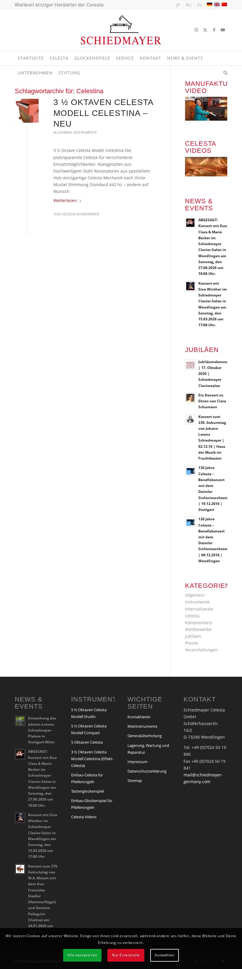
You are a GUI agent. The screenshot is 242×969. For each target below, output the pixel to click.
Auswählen (164, 954)
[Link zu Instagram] (196, 29)
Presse (191, 643)
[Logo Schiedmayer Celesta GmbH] (121, 29)
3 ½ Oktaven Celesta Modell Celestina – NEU (103, 113)
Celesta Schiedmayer (80, 214)
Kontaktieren (139, 716)
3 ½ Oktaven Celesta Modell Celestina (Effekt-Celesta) (92, 758)
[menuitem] (178, 5)
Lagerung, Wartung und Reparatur (148, 749)
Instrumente (85, 132)
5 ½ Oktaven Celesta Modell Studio (89, 713)
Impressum (137, 761)
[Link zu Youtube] (222, 29)
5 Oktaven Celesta (87, 742)
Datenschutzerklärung (146, 771)
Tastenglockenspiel (87, 791)
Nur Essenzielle (126, 954)
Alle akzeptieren (82, 954)
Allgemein (62, 132)
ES (199, 5)
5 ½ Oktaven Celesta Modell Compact (89, 729)
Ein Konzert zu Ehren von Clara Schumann (212, 401)
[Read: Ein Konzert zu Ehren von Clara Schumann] (190, 398)
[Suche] (223, 72)
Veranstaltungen (201, 649)
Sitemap (134, 780)
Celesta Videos (84, 816)
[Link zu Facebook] (214, 29)
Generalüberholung (144, 735)
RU (188, 5)
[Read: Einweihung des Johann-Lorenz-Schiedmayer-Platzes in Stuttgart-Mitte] (20, 721)
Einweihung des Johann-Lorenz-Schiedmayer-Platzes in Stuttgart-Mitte (42, 730)
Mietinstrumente (142, 726)
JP (178, 5)
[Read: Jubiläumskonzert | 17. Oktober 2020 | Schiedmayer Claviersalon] (190, 364)
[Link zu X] (205, 29)
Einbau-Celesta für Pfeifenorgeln (87, 778)
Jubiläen (193, 636)
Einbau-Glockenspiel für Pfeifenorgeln (91, 804)
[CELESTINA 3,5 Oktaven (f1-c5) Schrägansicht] (27, 111)
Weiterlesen (65, 200)
